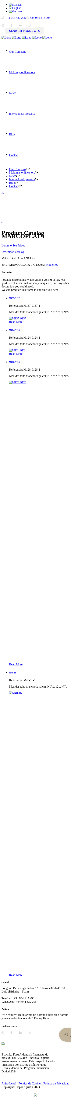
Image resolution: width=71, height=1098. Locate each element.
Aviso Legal (9, 1083)
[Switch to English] (15, 8)
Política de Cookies (30, 1083)
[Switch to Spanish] (15, 4)
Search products (24, 30)
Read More (16, 321)
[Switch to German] (15, 11)
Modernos (52, 264)
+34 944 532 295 (15, 17)
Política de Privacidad (56, 1083)
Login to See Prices (13, 245)
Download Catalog (13, 251)
